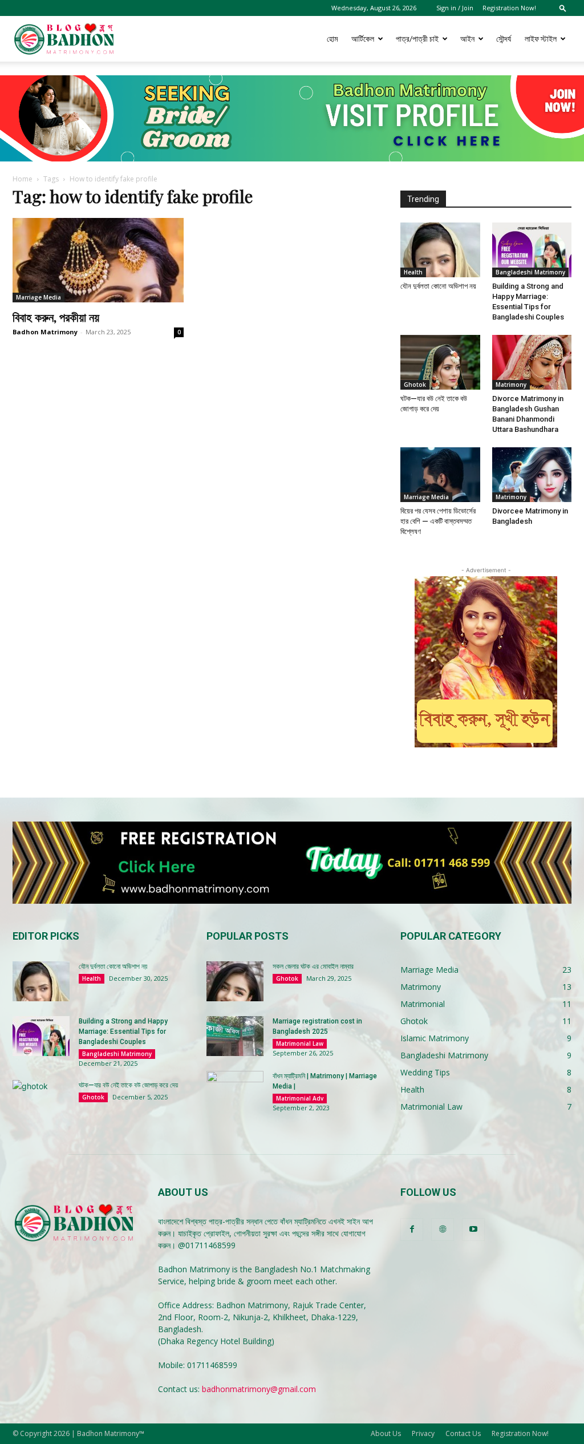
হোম (332, 38)
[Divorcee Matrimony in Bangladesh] (532, 474)
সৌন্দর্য (503, 38)
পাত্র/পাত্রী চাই (417, 38)
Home (23, 179)
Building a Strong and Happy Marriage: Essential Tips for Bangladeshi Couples (123, 1031)
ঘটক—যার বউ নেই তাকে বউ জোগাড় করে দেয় (128, 1085)
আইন (467, 38)
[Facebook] (411, 1229)
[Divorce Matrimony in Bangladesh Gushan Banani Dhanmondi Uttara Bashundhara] (532, 362)
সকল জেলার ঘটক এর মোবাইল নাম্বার (313, 966)
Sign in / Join (454, 7)
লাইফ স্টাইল (541, 38)
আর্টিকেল (362, 38)
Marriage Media (38, 297)
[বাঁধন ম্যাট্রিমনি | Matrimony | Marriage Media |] (234, 1091)
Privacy (423, 1433)
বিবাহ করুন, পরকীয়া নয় (56, 317)
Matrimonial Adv (299, 1098)
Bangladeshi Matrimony (530, 272)
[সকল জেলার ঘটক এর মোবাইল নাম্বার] (234, 981)
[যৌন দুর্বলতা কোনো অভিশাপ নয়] (440, 250)
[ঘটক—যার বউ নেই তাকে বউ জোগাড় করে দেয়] (440, 362)
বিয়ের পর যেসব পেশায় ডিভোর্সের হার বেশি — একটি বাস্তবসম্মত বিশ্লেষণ (438, 521)
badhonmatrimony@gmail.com (259, 1389)
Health (413, 272)
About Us (386, 1433)
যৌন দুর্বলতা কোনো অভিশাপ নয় (438, 286)
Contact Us (463, 1433)
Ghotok (415, 385)
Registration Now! (509, 7)
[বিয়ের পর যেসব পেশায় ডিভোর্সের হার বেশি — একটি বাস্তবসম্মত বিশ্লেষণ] (440, 474)
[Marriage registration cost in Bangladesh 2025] (234, 1036)
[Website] (442, 1229)
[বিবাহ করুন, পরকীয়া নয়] (98, 260)
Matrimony (511, 385)
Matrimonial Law (299, 1043)
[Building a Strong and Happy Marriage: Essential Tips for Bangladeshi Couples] (532, 250)
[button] (562, 7)
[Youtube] (473, 1229)
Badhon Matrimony (45, 331)
